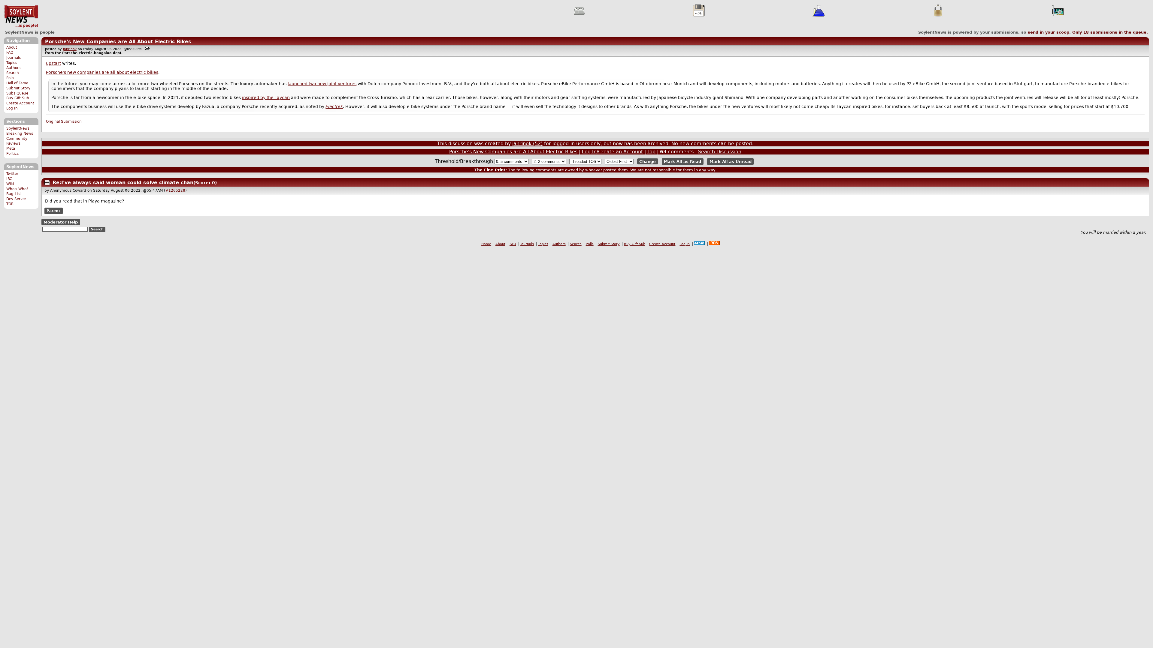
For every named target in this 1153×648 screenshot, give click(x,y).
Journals (13, 58)
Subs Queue (17, 93)
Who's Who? (17, 189)
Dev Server (16, 199)
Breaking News (19, 133)
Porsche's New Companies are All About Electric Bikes (118, 41)
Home (486, 244)
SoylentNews (21, 16)
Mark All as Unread (731, 161)
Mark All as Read (682, 161)
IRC (9, 179)
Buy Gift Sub (17, 98)
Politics (12, 154)
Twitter (12, 174)
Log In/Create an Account (612, 151)
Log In (12, 108)
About (11, 47)
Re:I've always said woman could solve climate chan (123, 182)
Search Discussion (719, 151)
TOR (10, 204)
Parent (53, 211)
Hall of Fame (17, 83)
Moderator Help (61, 222)
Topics (11, 63)
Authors (13, 68)
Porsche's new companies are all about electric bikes (102, 72)
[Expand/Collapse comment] (47, 182)
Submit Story (18, 88)
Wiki (10, 184)
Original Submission (64, 121)
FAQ (9, 52)
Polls (10, 78)
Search (12, 73)
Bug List (13, 194)
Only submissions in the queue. (1110, 32)
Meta (10, 148)
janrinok (70, 49)
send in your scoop (1048, 32)
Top (651, 151)
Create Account (20, 103)
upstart (53, 63)
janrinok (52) (527, 143)
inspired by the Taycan (266, 97)
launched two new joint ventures (322, 83)
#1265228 (175, 190)
